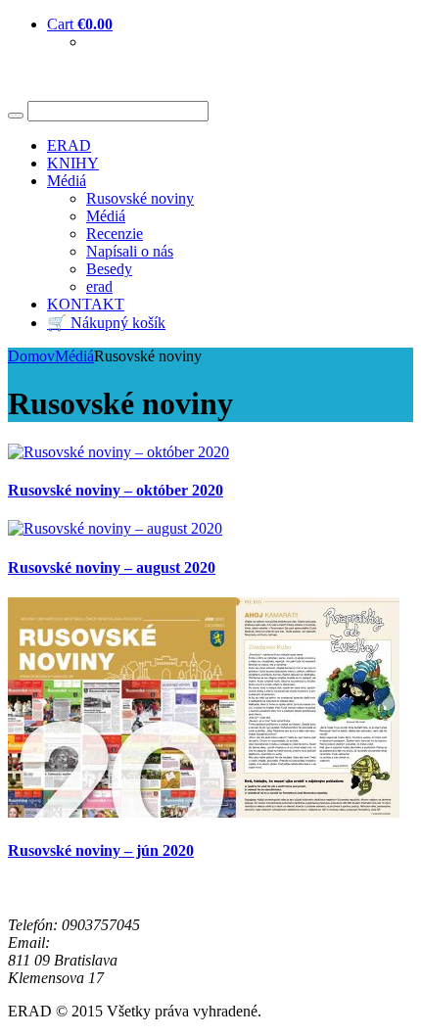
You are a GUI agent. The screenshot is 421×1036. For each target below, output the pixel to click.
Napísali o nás (129, 251)
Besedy (109, 268)
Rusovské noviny (140, 198)
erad (99, 286)
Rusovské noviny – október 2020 (115, 490)
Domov (31, 356)
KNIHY (73, 163)
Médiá (66, 180)
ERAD (69, 145)
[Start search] (15, 115)
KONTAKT (85, 304)
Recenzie (114, 233)
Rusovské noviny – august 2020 (111, 567)
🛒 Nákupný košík (106, 322)
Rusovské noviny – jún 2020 (101, 850)
